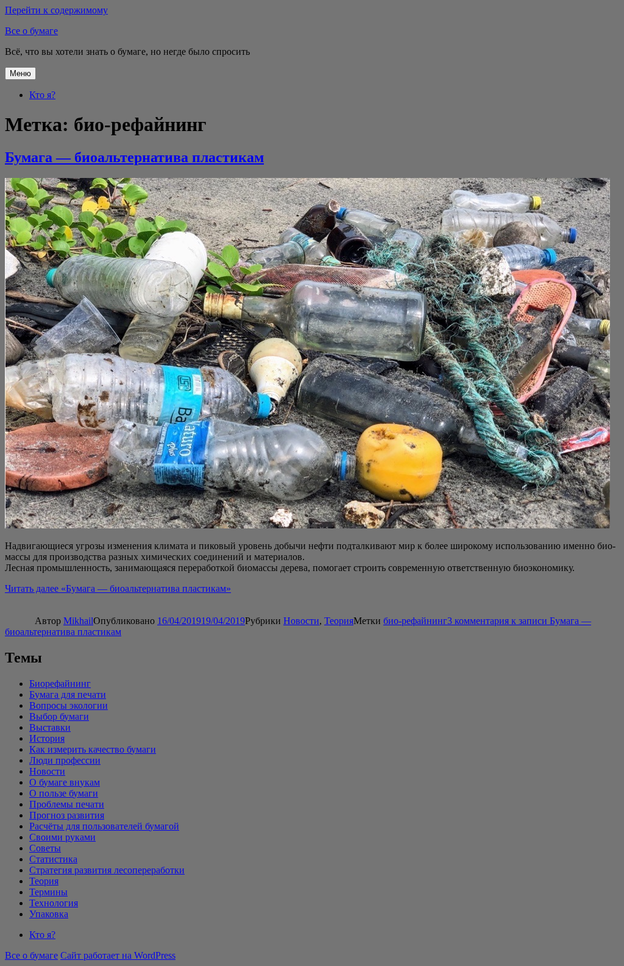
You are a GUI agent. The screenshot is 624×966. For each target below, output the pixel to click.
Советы (45, 848)
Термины (48, 892)
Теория (338, 621)
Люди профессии (65, 760)
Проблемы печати (66, 804)
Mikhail (78, 621)
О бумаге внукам (64, 782)
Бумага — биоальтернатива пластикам (134, 157)
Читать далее (118, 588)
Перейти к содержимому (56, 10)
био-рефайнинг (415, 621)
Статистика (53, 859)
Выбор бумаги (59, 716)
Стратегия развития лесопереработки (107, 870)
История (47, 738)
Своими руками (62, 837)
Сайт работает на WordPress (118, 955)
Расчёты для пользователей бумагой (104, 826)
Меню (20, 73)
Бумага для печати (67, 694)
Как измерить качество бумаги (92, 749)
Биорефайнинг (60, 683)
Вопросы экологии (68, 705)
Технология (53, 903)
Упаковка (48, 914)
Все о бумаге (31, 31)
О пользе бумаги (63, 793)
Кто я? (42, 95)
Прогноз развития (66, 815)
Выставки (50, 727)
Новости (301, 621)
